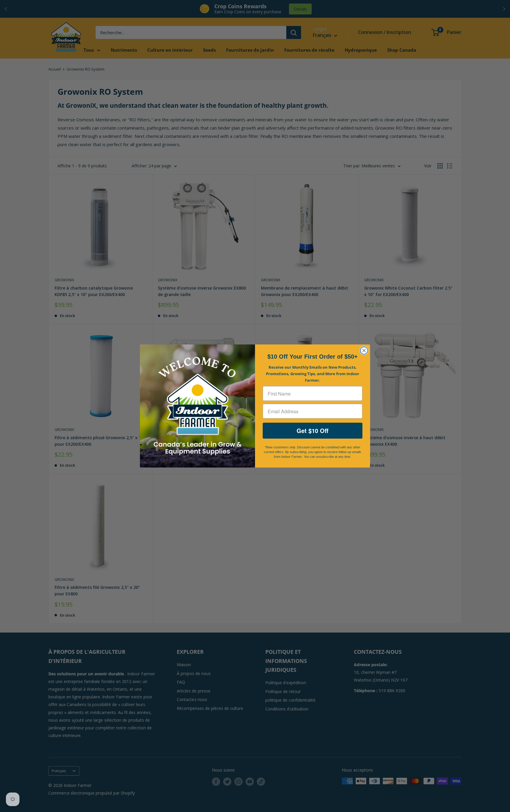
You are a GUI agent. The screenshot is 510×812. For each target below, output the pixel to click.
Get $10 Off (312, 430)
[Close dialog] (364, 350)
